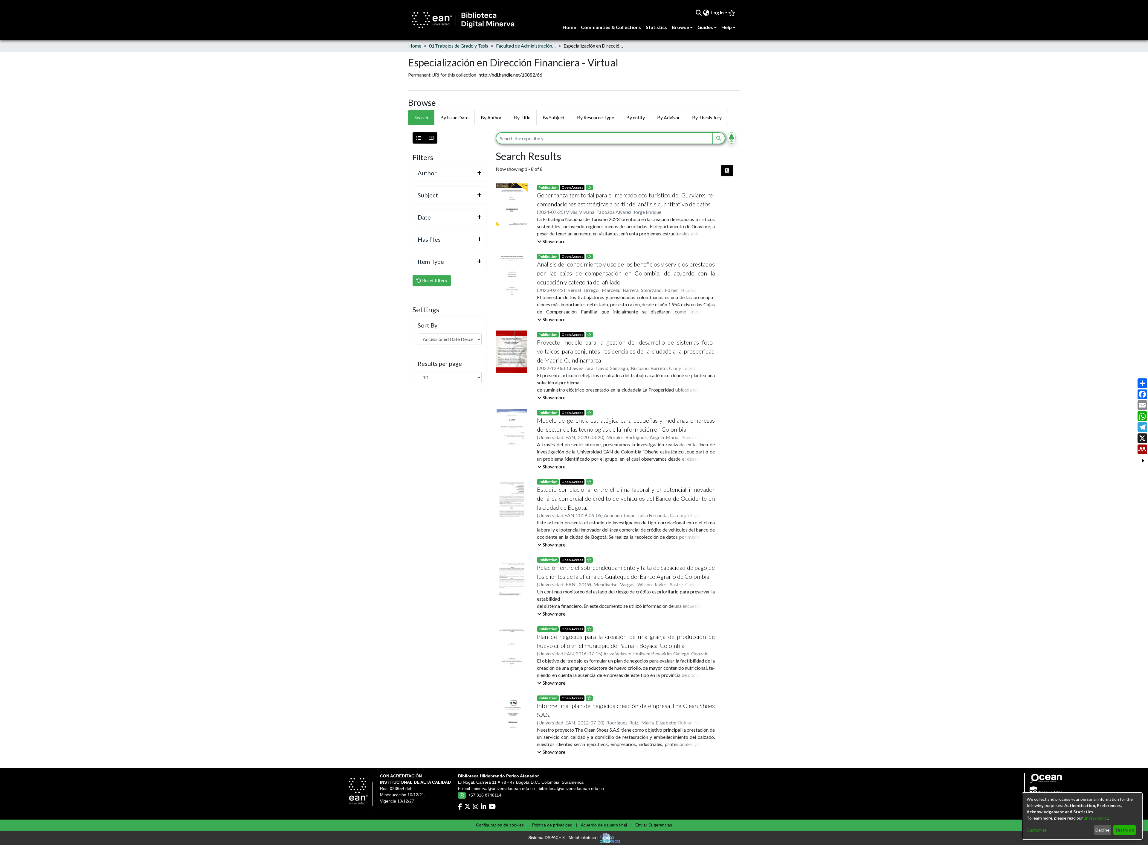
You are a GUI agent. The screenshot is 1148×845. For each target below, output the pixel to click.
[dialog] (1082, 816)
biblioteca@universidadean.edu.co (571, 788)
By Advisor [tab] (668, 117)
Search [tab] (421, 117)
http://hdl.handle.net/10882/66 (510, 74)
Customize (1037, 829)
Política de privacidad (552, 825)
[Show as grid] (431, 138)
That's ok (1124, 829)
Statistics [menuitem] (656, 27)
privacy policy (1096, 817)
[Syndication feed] (727, 170)
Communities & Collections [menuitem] (611, 27)
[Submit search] (699, 12)
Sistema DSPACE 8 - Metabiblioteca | (564, 837)
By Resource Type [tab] (595, 117)
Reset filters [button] (434, 280)
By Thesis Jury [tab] (707, 117)
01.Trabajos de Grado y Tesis (458, 45)
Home (414, 45)
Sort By (427, 325)
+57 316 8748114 (484, 795)
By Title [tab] (522, 117)
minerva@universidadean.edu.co (503, 788)
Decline (1102, 829)
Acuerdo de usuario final (604, 825)
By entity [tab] (635, 117)
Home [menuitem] (569, 27)
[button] (551, 241)
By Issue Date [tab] (454, 117)
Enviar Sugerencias (653, 825)
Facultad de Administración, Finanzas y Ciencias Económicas (526, 45)
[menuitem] (706, 12)
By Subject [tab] (554, 117)
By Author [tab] (491, 117)
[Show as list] (419, 138)
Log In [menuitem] (717, 12)
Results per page (440, 363)
